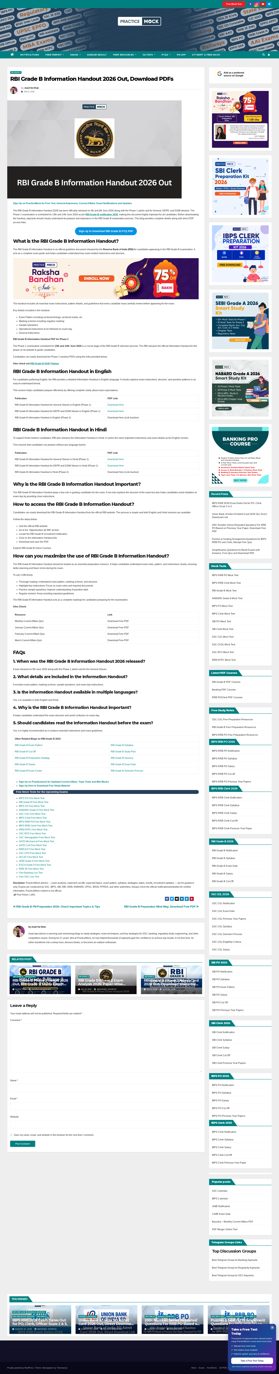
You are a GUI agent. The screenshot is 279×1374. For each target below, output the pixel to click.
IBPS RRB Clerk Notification (227, 797)
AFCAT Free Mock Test (31, 857)
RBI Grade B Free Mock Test (33, 802)
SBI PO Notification (222, 971)
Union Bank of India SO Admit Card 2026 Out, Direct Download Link (105, 1324)
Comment (16, 1020)
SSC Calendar (219, 1191)
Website (14, 1117)
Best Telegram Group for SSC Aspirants (233, 1275)
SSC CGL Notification (223, 903)
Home (193, 1368)
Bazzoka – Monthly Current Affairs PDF (232, 1221)
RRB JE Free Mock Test (31, 869)
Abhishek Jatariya (106, 989)
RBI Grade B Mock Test (224, 590)
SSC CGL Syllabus (222, 926)
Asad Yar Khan (31, 88)
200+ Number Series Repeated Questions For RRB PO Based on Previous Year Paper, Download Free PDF (239, 528)
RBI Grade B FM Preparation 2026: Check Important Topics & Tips (58, 906)
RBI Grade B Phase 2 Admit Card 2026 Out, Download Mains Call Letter (171, 984)
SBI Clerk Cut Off (221, 1055)
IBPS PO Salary (220, 1100)
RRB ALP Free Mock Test (32, 849)
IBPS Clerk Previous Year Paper (229, 1162)
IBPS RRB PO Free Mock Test (34, 822)
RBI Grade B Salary (25, 764)
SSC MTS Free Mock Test (32, 833)
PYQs (165, 54)
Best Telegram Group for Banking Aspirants (234, 1260)
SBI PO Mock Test (221, 621)
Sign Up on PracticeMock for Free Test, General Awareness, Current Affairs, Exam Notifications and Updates (72, 203)
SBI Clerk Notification (223, 1032)
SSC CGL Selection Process (227, 934)
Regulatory (30, 976)
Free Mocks (212, 1368)
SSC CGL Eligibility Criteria (226, 942)
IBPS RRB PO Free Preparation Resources (235, 735)
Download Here (116, 405)
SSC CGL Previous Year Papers (229, 919)
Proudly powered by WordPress (20, 1368)
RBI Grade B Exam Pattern (28, 745)
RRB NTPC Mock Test (224, 660)
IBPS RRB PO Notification (226, 751)
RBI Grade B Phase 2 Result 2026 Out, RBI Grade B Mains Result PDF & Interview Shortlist (40, 984)
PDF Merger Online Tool (225, 1229)
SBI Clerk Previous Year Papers (229, 1063)
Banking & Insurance (36, 1312)
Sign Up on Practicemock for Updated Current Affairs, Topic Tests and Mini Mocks (64, 782)
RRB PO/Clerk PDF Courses (227, 697)
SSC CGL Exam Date (223, 911)
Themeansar (62, 1368)
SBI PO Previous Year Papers (228, 1010)
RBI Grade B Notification (225, 850)
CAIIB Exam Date (221, 1214)
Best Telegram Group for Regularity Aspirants (236, 1267)
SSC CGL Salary (221, 949)
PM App (181, 54)
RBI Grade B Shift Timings (44, 363)
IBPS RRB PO (42, 1316)
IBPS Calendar (220, 1198)
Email (14, 1098)
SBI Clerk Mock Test (222, 629)
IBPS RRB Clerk (19, 1312)
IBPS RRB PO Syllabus (224, 758)
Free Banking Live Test (31, 872)
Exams (74, 54)
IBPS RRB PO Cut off (223, 774)
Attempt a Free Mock (206, 54)
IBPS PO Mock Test (222, 606)
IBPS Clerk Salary (221, 1147)
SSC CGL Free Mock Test (32, 814)
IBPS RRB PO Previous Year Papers (231, 781)
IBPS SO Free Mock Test (31, 806)
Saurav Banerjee (41, 989)
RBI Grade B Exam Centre (28, 771)
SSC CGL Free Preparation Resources (232, 719)
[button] (263, 54)
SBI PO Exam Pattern (223, 987)
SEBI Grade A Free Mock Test (34, 861)
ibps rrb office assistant (24, 1316)
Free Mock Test (234, 4)
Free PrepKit (53, 54)
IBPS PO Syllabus (221, 1093)
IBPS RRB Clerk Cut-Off (225, 820)
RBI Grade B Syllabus (122, 745)
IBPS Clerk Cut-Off (222, 1155)
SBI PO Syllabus (221, 979)
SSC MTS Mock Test (223, 652)
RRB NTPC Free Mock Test (33, 829)
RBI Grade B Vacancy (122, 758)
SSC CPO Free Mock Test (32, 853)
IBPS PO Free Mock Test (31, 798)
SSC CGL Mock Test (223, 637)
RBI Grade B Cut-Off (223, 881)
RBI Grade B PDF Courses (226, 682)
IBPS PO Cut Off (220, 1108)
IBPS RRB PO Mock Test (225, 575)
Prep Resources (124, 54)
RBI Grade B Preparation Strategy (32, 758)
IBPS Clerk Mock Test (223, 613)
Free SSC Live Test (29, 876)
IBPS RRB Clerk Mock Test (226, 583)
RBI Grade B (16, 72)
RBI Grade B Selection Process (127, 771)
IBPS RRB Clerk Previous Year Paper (232, 828)
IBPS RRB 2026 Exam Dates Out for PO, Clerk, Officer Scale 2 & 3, (39, 1322)
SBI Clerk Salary (221, 1047)
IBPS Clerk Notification (224, 1132)
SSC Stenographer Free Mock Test (37, 837)
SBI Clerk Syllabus (222, 1040)
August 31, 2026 (24, 1329)
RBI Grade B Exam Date (123, 764)
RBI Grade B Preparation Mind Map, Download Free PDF (160, 906)
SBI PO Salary (219, 995)
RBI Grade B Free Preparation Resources (234, 727)
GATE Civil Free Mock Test (33, 845)
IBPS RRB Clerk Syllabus (225, 805)
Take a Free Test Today (252, 1360)
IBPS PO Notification (223, 1085)
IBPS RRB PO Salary (223, 766)
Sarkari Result (97, 54)
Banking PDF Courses (224, 689)
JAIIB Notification (221, 1206)
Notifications (29, 54)
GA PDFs (148, 54)
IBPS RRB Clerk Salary (224, 813)
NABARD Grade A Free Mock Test (36, 810)
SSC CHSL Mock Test (223, 644)
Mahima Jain (168, 989)
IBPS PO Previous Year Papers (228, 1116)
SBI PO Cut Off (220, 1002)
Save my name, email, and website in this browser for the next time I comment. (54, 1135)
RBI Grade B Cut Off (25, 751)
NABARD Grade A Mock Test (227, 598)
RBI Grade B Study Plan (123, 751)
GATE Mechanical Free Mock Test (36, 841)
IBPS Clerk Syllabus (223, 1139)
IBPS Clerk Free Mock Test (33, 818)
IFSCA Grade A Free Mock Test (35, 865)
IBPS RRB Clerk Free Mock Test (35, 825)
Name (14, 1080)
